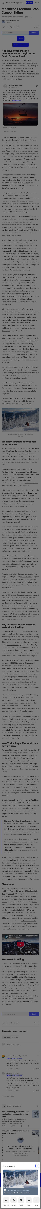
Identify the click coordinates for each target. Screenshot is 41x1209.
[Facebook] (13, 1200)
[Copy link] (6, 1200)
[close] (37, 1165)
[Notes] (29, 1200)
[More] (36, 1200)
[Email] (21, 1200)
